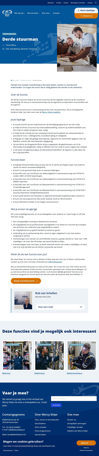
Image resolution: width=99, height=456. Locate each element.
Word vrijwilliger (87, 10)
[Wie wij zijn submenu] (24, 13)
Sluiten (16, 450)
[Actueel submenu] (60, 13)
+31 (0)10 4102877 (13, 427)
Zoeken (96, 3)
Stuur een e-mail (45, 307)
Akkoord (84, 443)
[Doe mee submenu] (50, 13)
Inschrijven (56, 405)
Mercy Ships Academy (51, 112)
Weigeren (86, 447)
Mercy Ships (15, 80)
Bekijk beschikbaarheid (24, 281)
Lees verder (17, 358)
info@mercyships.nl (16, 429)
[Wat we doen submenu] (39, 13)
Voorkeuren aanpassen (86, 450)
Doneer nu (87, 16)
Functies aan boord (26, 80)
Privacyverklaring (8, 450)
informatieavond (55, 262)
